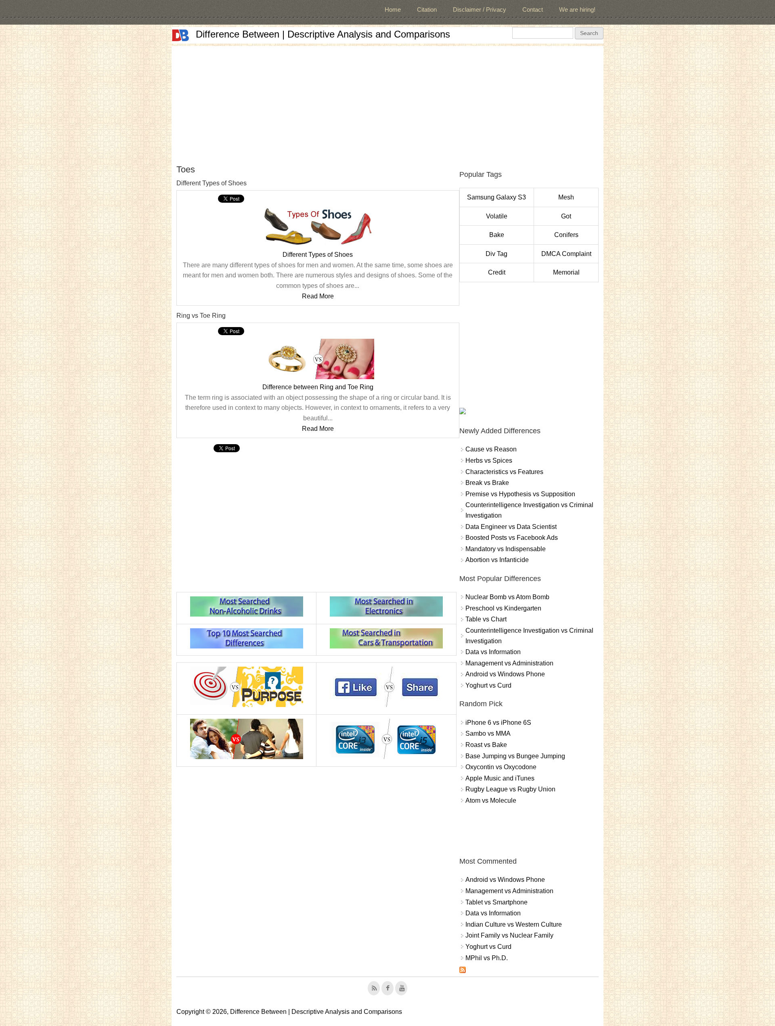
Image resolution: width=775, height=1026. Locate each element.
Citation (427, 9)
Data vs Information (493, 651)
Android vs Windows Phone (505, 674)
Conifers (566, 234)
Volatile (496, 216)
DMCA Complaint (566, 253)
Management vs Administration (509, 663)
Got (566, 216)
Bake (496, 234)
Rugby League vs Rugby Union (510, 789)
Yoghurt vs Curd (488, 685)
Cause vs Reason (491, 449)
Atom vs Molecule (490, 800)
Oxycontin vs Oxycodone (500, 767)
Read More (318, 296)
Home (393, 9)
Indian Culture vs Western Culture (513, 924)
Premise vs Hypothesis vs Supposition (520, 494)
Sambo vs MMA (488, 733)
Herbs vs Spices (488, 460)
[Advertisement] (387, 102)
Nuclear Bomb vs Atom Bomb (507, 597)
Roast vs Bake (486, 744)
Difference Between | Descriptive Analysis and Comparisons (323, 34)
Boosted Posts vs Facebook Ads (511, 537)
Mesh (566, 197)
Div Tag (496, 253)
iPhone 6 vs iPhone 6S (498, 722)
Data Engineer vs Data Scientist (511, 526)
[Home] (180, 35)
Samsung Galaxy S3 (496, 197)
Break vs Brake (487, 482)
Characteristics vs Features (504, 471)
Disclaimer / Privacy (479, 9)
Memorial (566, 272)
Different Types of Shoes (318, 254)
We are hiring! (577, 9)
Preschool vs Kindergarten (503, 608)
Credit (496, 272)
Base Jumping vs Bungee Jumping (515, 756)
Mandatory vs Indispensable (505, 549)
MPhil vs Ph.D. (486, 958)
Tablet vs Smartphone (496, 902)
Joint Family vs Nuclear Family (509, 935)
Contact (532, 9)
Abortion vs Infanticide (497, 559)
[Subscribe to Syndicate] (462, 970)
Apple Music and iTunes (499, 778)
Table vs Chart (486, 619)
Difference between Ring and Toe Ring (317, 387)
